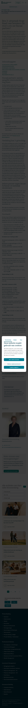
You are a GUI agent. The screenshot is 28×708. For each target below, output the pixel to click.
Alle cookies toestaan (14, 359)
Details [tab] (15, 339)
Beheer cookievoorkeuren (13, 364)
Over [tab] (21, 339)
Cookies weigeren (14, 367)
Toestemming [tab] (8, 339)
